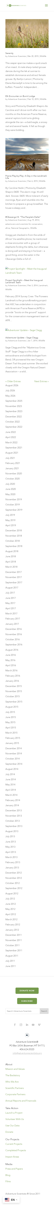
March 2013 (11, 857)
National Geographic (20, 228)
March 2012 (11, 919)
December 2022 (13, 416)
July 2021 (10, 458)
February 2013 (12, 862)
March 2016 (11, 670)
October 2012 (12, 883)
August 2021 (11, 452)
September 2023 (13, 411)
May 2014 (10, 784)
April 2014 (10, 789)
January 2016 (12, 681)
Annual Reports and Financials (20, 1100)
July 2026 (10, 390)
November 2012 (13, 878)
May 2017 (10, 603)
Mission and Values (15, 1069)
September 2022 (13, 426)
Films (8, 1181)
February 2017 (12, 618)
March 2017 (11, 613)
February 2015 (12, 738)
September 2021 (13, 447)
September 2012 (13, 888)
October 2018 (12, 541)
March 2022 (11, 442)
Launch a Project (13, 1112)
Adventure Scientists (17, 56)
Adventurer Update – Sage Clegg (21, 337)
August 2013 (11, 831)
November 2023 (13, 406)
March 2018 (11, 566)
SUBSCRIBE (27, 1001)
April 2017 (10, 608)
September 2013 (13, 826)
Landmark (43, 285)
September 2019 (13, 509)
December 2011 (13, 935)
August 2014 (11, 769)
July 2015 (10, 712)
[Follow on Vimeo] (39, 1024)
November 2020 (13, 473)
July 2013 (10, 836)
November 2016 (13, 634)
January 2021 (12, 468)
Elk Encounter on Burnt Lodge (20, 96)
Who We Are (12, 1081)
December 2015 (13, 686)
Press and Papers (14, 1168)
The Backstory (12, 1075)
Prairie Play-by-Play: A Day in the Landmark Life (26, 177)
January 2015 (12, 743)
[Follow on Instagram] (20, 1024)
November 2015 (13, 691)
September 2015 (13, 701)
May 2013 (10, 846)
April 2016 (10, 665)
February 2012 (12, 924)
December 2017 (13, 572)
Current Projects (13, 1144)
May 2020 (10, 494)
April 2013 (10, 852)
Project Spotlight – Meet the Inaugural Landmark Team (24, 281)
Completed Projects (15, 1150)
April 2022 (10, 437)
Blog (7, 1175)
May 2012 (10, 909)
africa (7, 228)
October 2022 (12, 421)
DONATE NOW (27, 990)
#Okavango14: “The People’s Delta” (23, 217)
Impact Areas (12, 1156)
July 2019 (10, 515)
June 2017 (10, 598)
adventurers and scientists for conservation (24, 224)
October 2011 (12, 945)
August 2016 (11, 649)
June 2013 (10, 841)
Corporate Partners (15, 1094)
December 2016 (13, 629)
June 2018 (10, 556)
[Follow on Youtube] (33, 1024)
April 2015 (10, 727)
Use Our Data (12, 1125)
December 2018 (13, 530)
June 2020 (10, 489)
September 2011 (13, 950)
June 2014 (10, 779)
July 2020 (10, 484)
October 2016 (12, 639)
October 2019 (12, 504)
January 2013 (12, 867)
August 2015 (11, 706)
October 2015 (12, 696)
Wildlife (43, 56)
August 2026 (11, 385)
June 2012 (10, 904)
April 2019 (10, 525)
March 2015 (11, 732)
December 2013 (13, 810)
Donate (9, 1132)
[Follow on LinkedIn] (27, 1024)
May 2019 (10, 520)
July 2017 (10, 592)
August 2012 (11, 893)
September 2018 (13, 546)
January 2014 (12, 805)
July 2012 (10, 898)
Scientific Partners (14, 1088)
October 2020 (12, 478)
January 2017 (12, 624)
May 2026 (10, 395)
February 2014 (12, 800)
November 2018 (13, 535)
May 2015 (10, 722)
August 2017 (11, 587)
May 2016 (10, 660)
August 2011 (11, 955)
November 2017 (13, 577)
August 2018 (11, 551)
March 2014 (11, 795)
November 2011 (13, 940)
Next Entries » (41, 381)
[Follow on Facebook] (14, 1024)
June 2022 (10, 432)
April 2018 (10, 561)
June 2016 (10, 655)
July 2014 (10, 774)
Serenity (9, 53)
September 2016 (13, 644)
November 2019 (13, 499)
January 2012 (12, 929)
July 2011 (10, 960)
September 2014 (13, 764)
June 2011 (10, 966)
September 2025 (13, 401)
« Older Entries (13, 381)
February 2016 (12, 675)
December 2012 (13, 872)
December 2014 (13, 748)
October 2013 (12, 821)
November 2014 (13, 753)
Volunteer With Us (14, 1119)
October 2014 (12, 758)
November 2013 (13, 815)
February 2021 (12, 463)
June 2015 (10, 717)
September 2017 (13, 582)
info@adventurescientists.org (27, 1053)
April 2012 (10, 914)
